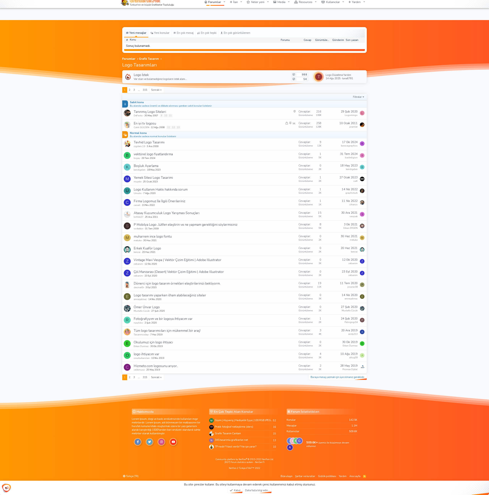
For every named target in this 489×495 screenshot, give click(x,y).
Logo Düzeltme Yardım (338, 75)
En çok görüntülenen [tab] (236, 33)
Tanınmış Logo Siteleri (150, 112)
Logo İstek (141, 75)
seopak (354, 216)
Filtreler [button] (357, 97)
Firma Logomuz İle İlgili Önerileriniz (159, 201)
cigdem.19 (139, 146)
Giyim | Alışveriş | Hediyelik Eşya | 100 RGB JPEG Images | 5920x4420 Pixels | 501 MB (244, 420)
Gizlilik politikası (327, 476)
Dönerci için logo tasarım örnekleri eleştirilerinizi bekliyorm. (177, 283)
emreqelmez (140, 299)
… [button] (139, 90)
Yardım (343, 476)
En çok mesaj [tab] (184, 33)
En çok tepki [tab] (208, 33)
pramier (353, 126)
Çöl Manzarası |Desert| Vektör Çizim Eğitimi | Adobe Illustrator (179, 272)
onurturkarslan (142, 358)
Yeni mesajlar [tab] (137, 33)
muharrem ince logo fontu (153, 236)
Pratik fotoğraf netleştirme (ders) (234, 427)
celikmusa (139, 369)
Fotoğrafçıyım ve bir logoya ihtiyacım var (163, 319)
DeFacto (138, 115)
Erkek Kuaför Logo (147, 248)
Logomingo (351, 115)
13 (178, 127)
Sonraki (155, 90)
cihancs (353, 204)
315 (145, 90)
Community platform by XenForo (244, 459)
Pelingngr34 (351, 322)
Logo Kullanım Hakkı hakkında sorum (161, 189)
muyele (137, 181)
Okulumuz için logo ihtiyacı (153, 342)
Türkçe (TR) (131, 476)
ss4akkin (138, 228)
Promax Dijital (350, 369)
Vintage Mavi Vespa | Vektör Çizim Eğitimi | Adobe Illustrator (177, 260)
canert (137, 205)
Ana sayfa (354, 476)
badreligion (351, 157)
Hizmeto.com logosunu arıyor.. (156, 366)
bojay (137, 158)
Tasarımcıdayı (141, 334)
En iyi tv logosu (145, 123)
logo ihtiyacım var (146, 354)
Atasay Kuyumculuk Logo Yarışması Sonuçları (166, 213)
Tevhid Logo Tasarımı (149, 142)
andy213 (353, 334)
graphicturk (351, 192)
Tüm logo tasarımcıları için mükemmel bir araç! (167, 330)
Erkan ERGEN (350, 228)
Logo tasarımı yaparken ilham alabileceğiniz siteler (170, 295)
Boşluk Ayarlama (146, 166)
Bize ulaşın (286, 476)
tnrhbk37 (138, 216)
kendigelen (139, 169)
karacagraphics (349, 145)
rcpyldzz (138, 322)
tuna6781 (347, 78)
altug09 (353, 357)
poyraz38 (352, 286)
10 (165, 115)
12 (173, 127)
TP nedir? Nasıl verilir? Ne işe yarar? (235, 446)
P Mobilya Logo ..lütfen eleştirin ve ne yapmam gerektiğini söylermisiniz (185, 224)
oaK (355, 181)
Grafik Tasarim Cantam (228, 433)
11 (170, 115)
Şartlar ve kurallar (305, 476)
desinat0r (139, 287)
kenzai (137, 252)
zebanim (138, 263)
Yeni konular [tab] (161, 33)
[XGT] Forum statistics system (245, 462)
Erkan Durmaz (141, 346)
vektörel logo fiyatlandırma (153, 154)
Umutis (138, 193)
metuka (138, 240)
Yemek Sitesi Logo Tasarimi (153, 178)
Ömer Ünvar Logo (147, 307)
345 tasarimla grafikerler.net (231, 440)
